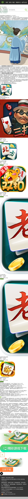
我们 (13, 2)
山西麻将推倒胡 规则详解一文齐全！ (7, 393)
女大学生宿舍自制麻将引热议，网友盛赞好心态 (9, 384)
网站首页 (5, 8)
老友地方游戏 (7, 16)
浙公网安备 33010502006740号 (9, 494)
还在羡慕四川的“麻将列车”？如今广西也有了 (9, 383)
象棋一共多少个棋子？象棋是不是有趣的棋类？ (9, 391)
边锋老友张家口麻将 (4, 356)
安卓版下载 (2, 97)
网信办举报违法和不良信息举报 (7, 487)
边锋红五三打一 (3, 138)
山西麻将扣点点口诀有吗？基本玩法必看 (8, 395)
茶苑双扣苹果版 (3, 192)
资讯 (10, 2)
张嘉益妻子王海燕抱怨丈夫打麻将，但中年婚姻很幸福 (11, 387)
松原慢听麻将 (2, 274)
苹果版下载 (7, 97)
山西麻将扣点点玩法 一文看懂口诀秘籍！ (8, 392)
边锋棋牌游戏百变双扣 (4, 377)
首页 (7, 2)
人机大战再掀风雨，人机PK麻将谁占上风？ (8, 386)
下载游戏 (2, 142)
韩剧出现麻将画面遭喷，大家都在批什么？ (8, 385)
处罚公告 (24, 2)
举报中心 (18, 2)
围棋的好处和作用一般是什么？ (10, 82)
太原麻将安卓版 (3, 161)
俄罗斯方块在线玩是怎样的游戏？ (10, 83)
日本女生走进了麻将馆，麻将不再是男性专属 (9, 388)
